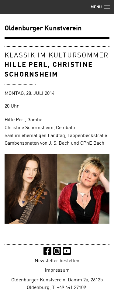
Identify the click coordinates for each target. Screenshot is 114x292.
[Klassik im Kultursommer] (57, 189)
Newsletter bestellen (57, 261)
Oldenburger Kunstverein (43, 28)
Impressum (57, 270)
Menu (96, 7)
